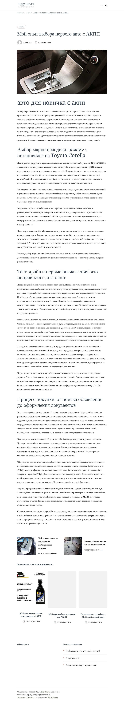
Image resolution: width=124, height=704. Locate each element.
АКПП (21, 27)
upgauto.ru (26, 4)
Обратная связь (73, 658)
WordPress (52, 698)
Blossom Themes (25, 698)
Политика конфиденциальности (81, 665)
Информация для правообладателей (83, 651)
